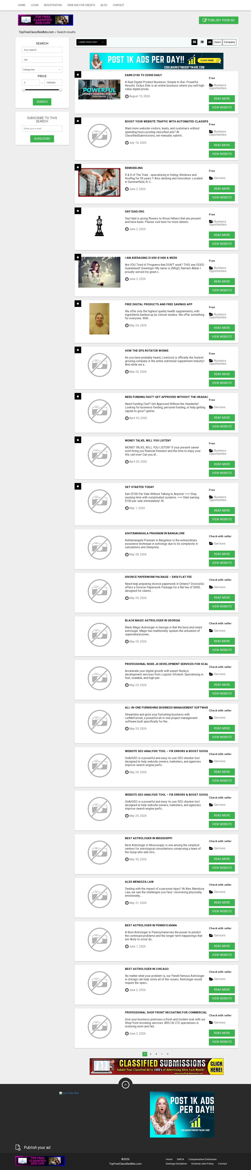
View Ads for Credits (81, 5)
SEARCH (42, 101)
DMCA (180, 1159)
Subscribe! (42, 138)
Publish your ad (221, 20)
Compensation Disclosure (202, 1159)
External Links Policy (202, 1163)
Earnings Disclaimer (176, 1163)
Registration (53, 5)
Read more (222, 98)
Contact (118, 5)
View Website (222, 107)
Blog (104, 5)
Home (21, 5)
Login (34, 5)
